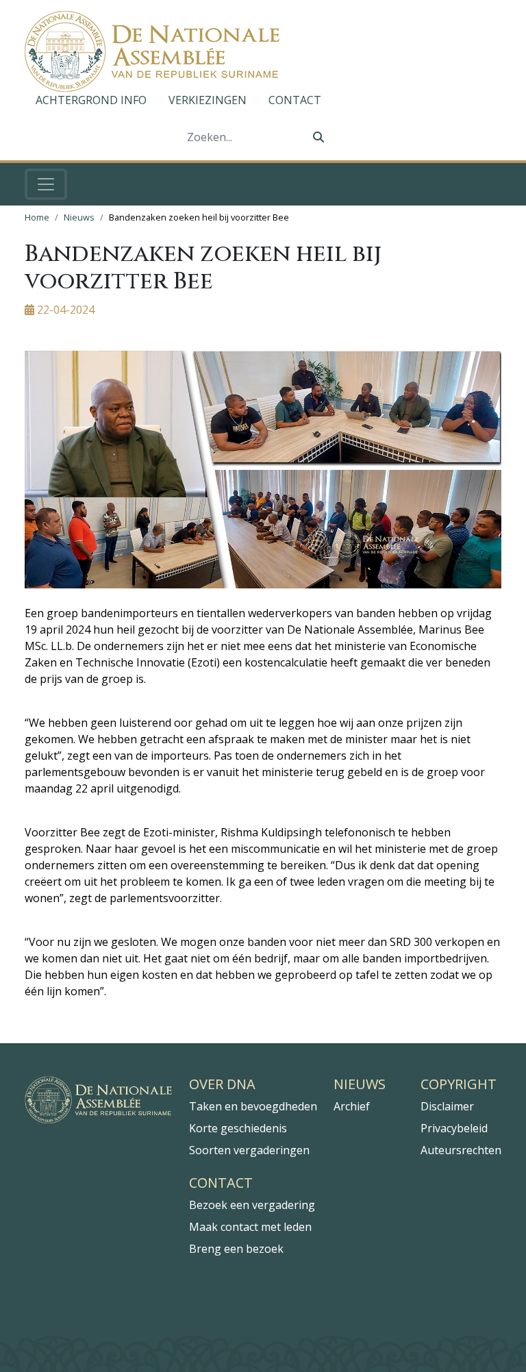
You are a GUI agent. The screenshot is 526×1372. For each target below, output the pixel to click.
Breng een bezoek (236, 1248)
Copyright (459, 1084)
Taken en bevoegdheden (253, 1106)
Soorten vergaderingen (249, 1150)
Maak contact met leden (250, 1226)
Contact (294, 100)
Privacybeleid (454, 1128)
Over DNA (222, 1084)
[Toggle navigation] (46, 184)
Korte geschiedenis (238, 1128)
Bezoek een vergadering (252, 1204)
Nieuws (79, 217)
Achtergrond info (91, 100)
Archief (352, 1106)
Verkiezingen (207, 100)
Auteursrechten (461, 1150)
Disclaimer (447, 1106)
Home (37, 217)
